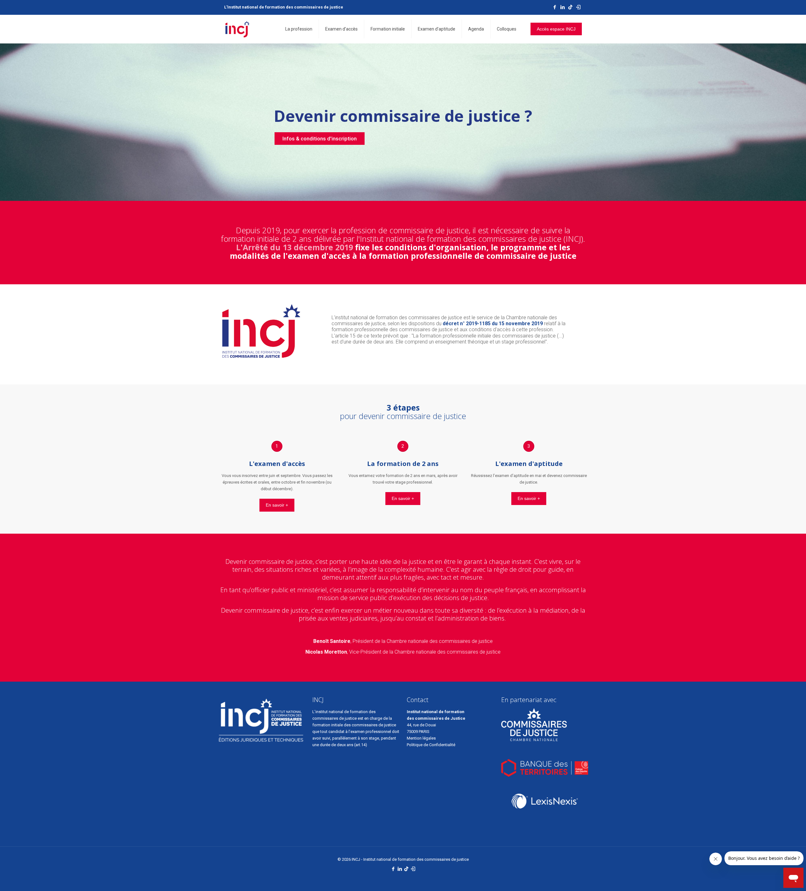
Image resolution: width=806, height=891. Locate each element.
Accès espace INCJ (556, 28)
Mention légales (421, 738)
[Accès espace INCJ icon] (578, 7)
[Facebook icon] (554, 7)
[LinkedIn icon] (562, 7)
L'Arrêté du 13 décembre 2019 (294, 247)
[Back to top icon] (775, 878)
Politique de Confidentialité (431, 744)
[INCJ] (237, 29)
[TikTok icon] (570, 7)
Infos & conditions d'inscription (319, 138)
